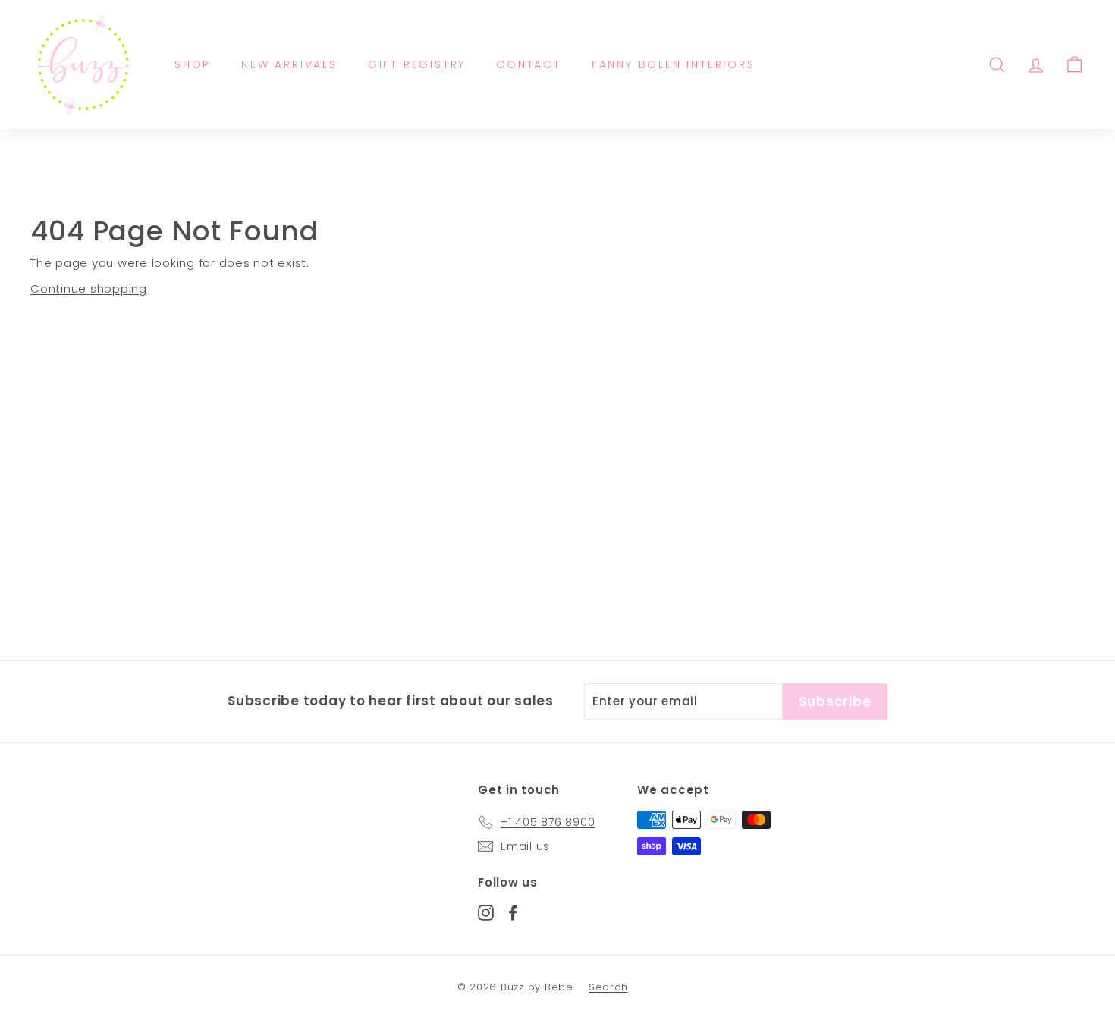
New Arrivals (289, 64)
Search (608, 987)
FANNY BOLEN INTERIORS (673, 64)
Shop (192, 64)
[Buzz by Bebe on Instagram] (486, 912)
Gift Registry (417, 64)
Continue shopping (88, 289)
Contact (528, 64)
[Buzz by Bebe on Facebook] (513, 912)
